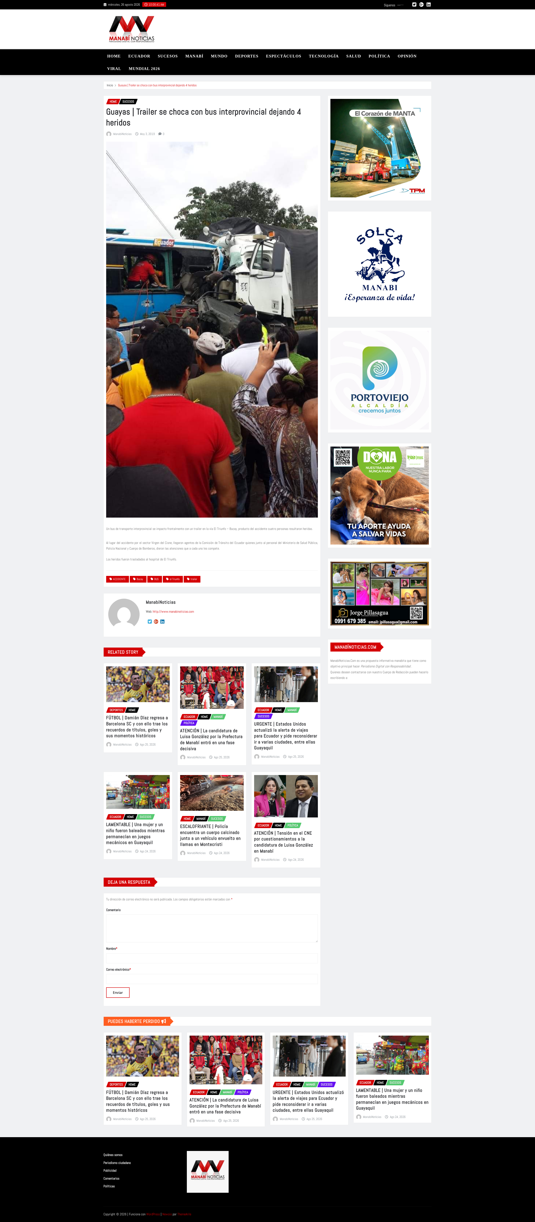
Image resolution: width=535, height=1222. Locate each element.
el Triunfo (175, 579)
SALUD (353, 56)
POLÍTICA (379, 56)
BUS (156, 579)
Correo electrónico (118, 969)
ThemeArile (184, 1214)
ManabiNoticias (122, 134)
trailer (194, 579)
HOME (114, 56)
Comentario (113, 910)
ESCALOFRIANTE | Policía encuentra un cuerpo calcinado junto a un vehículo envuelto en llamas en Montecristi (210, 835)
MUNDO (219, 56)
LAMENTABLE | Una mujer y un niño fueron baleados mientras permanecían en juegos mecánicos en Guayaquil (135, 833)
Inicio (110, 85)
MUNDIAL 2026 (144, 68)
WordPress (153, 1214)
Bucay (140, 579)
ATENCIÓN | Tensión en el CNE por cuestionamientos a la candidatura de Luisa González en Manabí (283, 842)
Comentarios (111, 1178)
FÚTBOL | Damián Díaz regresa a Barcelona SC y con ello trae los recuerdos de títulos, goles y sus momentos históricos (137, 726)
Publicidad (109, 1170)
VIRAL (114, 68)
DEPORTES (247, 56)
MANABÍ (194, 56)
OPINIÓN (407, 56)
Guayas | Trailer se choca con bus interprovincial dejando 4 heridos (157, 85)
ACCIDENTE (119, 579)
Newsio (167, 1214)
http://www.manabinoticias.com (173, 611)
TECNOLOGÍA (324, 56)
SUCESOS (168, 56)
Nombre (111, 948)
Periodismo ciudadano (117, 1163)
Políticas (109, 1186)
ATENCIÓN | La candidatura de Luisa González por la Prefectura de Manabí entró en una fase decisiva (211, 739)
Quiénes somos (112, 1155)
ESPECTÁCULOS (283, 56)
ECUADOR (139, 56)
